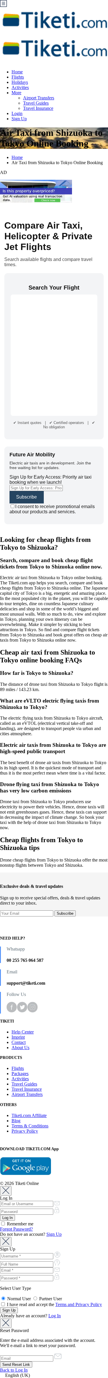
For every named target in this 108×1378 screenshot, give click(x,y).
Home (17, 71)
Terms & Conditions (30, 1125)
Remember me (19, 1223)
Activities (20, 87)
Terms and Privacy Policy (78, 1304)
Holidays (20, 82)
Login (17, 113)
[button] (54, 1375)
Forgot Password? (16, 1229)
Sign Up (19, 118)
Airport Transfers (38, 97)
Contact (19, 1042)
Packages (20, 1073)
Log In (54, 1315)
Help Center (23, 1031)
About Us (20, 1047)
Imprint (18, 1037)
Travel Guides (36, 103)
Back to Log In (14, 1370)
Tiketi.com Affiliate (29, 1115)
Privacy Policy (25, 1131)
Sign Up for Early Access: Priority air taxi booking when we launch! (51, 480)
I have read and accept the (54, 1304)
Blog (16, 1120)
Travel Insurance (38, 108)
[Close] (6, 1191)
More (16, 92)
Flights (18, 77)
